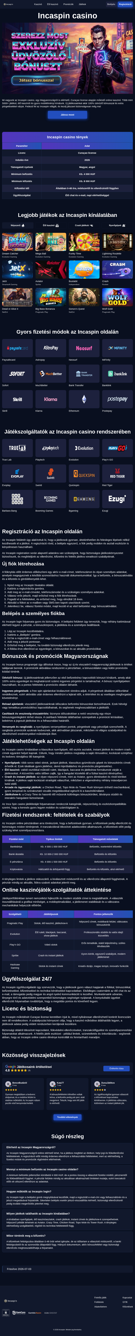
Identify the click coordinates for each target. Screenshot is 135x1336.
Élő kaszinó (49, 225)
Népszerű (15, 225)
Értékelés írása (117, 1068)
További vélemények (67, 1117)
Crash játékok (82, 225)
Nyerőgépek (115, 225)
